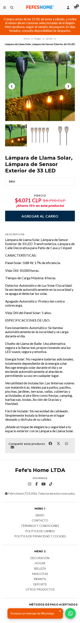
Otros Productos (40, 589)
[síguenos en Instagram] (29, 484)
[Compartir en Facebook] (51, 443)
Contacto (40, 520)
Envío (40, 515)
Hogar (37, 38)
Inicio (27, 38)
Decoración (40, 558)
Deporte (40, 584)
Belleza (40, 568)
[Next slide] (68, 86)
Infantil (40, 579)
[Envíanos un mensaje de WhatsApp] (70, 613)
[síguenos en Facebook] (36, 484)
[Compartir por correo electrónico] (12, 447)
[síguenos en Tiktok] (50, 484)
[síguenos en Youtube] (43, 484)
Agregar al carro (40, 216)
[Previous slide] (12, 86)
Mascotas (40, 574)
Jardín (49, 38)
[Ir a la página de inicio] (40, 7)
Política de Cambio (40, 531)
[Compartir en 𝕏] (59, 443)
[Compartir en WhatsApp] (66, 443)
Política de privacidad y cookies (40, 536)
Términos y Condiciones (40, 526)
